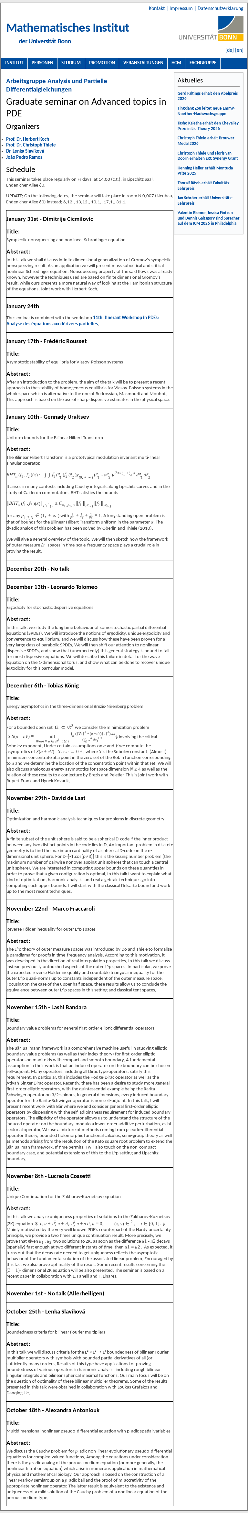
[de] (229, 50)
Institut (14, 63)
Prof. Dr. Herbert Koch (27, 139)
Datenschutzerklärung (220, 8)
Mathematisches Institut (67, 28)
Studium (71, 63)
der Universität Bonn (45, 41)
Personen (42, 63)
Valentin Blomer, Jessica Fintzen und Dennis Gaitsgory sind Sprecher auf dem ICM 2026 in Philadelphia (209, 218)
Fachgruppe (203, 63)
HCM (176, 63)
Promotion (102, 63)
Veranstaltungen (143, 63)
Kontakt (157, 8)
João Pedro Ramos (24, 157)
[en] (239, 50)
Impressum (182, 8)
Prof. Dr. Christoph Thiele (31, 145)
